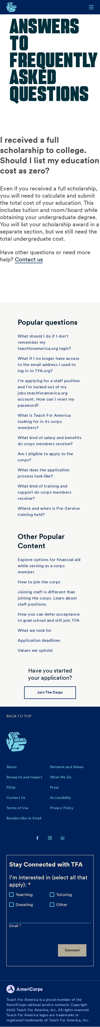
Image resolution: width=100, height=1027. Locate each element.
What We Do (61, 777)
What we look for (35, 630)
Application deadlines (39, 640)
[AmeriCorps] (27, 990)
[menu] (91, 7)
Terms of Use (17, 808)
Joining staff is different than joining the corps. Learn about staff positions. (47, 598)
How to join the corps (39, 581)
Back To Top (18, 716)
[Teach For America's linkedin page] (62, 838)
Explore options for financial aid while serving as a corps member (49, 565)
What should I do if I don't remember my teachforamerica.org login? (44, 342)
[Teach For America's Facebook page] (37, 838)
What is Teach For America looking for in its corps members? (44, 421)
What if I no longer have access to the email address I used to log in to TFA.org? (48, 364)
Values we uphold (35, 650)
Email (14, 926)
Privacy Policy (62, 808)
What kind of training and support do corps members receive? (44, 492)
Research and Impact (24, 777)
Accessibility (60, 798)
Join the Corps (50, 692)
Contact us (29, 259)
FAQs (10, 787)
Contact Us (15, 798)
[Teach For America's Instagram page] (50, 838)
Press (54, 787)
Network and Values (67, 767)
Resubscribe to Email (23, 818)
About (11, 767)
